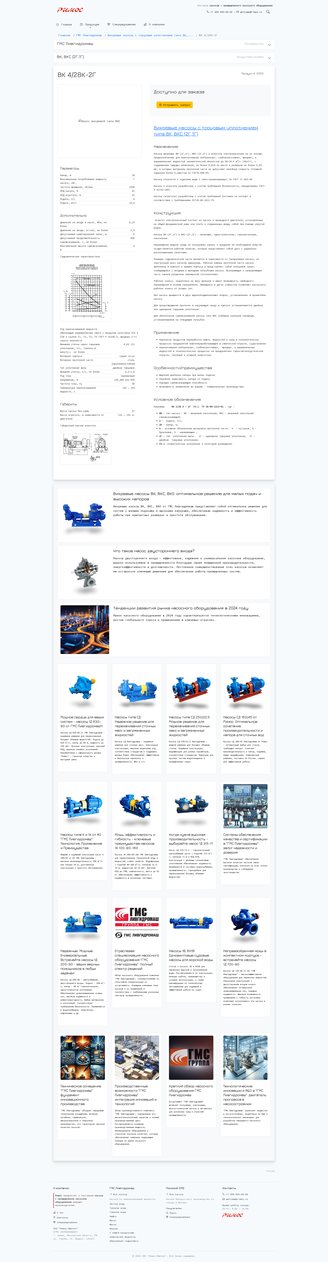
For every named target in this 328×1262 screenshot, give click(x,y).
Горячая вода (118, 1212)
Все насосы (119, 1194)
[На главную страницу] (70, 10)
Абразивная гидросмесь (124, 1241)
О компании (156, 24)
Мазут (113, 1220)
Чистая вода (117, 1204)
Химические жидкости (123, 1237)
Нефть (113, 1216)
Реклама (270, 1171)
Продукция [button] (91, 24)
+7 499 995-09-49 (220, 11)
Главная (66, 24)
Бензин (114, 1228)
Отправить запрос (175, 105)
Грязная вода (118, 1208)
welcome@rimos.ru (250, 11)
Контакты (62, 1217)
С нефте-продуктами (122, 1232)
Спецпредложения (123, 24)
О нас (60, 1212)
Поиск (172, 1213)
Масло (113, 1224)
